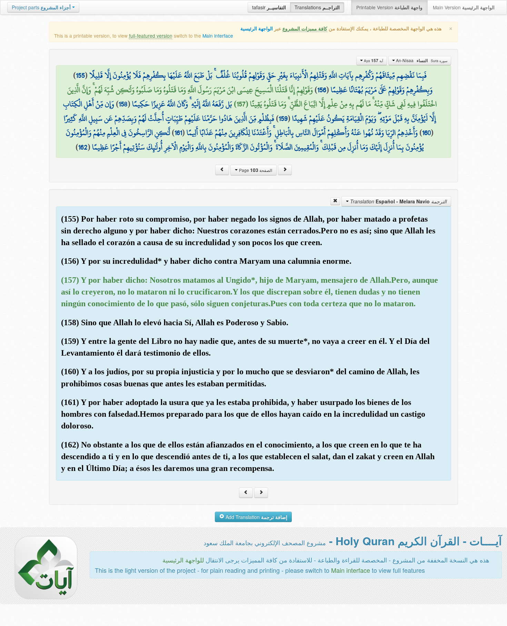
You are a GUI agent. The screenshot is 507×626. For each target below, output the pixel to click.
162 (83, 147)
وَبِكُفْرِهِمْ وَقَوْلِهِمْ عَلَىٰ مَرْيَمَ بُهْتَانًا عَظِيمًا (382, 89)
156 (321, 89)
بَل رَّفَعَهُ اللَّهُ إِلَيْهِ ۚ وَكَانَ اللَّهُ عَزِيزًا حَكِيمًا (182, 104)
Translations (317, 7)
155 (80, 75)
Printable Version (389, 7)
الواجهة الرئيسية (256, 28)
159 (283, 118)
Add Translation (255, 516)
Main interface (217, 35)
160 (426, 132)
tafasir (269, 7)
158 (123, 104)
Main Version (464, 7)
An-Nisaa (421, 60)
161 (178, 132)
